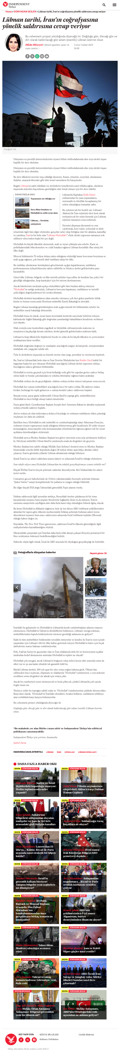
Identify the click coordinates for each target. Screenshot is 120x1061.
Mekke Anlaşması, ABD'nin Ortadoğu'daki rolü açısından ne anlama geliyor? (81, 1012)
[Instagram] (34, 1039)
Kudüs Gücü (86, 360)
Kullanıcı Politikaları (49, 1039)
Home (9, 12)
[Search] (104, 5)
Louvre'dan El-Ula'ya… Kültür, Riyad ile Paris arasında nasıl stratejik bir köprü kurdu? (36, 852)
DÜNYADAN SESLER (25, 12)
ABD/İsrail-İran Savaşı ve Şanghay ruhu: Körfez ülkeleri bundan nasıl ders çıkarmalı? (82, 979)
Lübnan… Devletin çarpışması (40, 222)
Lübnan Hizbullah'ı (57, 235)
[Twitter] (27, 1039)
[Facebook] (21, 1039)
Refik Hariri (89, 195)
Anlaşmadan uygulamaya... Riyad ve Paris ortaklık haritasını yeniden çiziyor (80, 883)
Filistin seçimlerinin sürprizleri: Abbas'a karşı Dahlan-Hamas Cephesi (83, 789)
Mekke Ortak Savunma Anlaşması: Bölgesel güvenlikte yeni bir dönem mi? (35, 1011)
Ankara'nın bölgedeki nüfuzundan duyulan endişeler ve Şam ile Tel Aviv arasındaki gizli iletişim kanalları (36, 820)
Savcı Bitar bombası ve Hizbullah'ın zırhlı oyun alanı (44, 211)
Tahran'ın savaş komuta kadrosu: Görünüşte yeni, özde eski (36, 980)
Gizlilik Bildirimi (86, 1035)
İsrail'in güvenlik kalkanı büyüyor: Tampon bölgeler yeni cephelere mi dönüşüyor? (35, 883)
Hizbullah (19, 289)
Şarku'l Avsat (19, 743)
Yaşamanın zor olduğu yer (43, 199)
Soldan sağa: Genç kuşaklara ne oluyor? (83, 823)
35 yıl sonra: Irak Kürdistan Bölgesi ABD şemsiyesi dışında (81, 853)
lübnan (49, 752)
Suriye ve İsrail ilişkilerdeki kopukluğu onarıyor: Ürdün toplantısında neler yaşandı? (36, 788)
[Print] (47, 56)
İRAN (59, 752)
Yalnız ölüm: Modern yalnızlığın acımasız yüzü (34, 948)
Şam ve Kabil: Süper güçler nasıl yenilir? (81, 950)
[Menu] (114, 5)
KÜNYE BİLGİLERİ (49, 1035)
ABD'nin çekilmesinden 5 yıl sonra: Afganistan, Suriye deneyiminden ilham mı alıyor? (82, 915)
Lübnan (24, 186)
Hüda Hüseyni (34, 45)
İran (28, 235)
